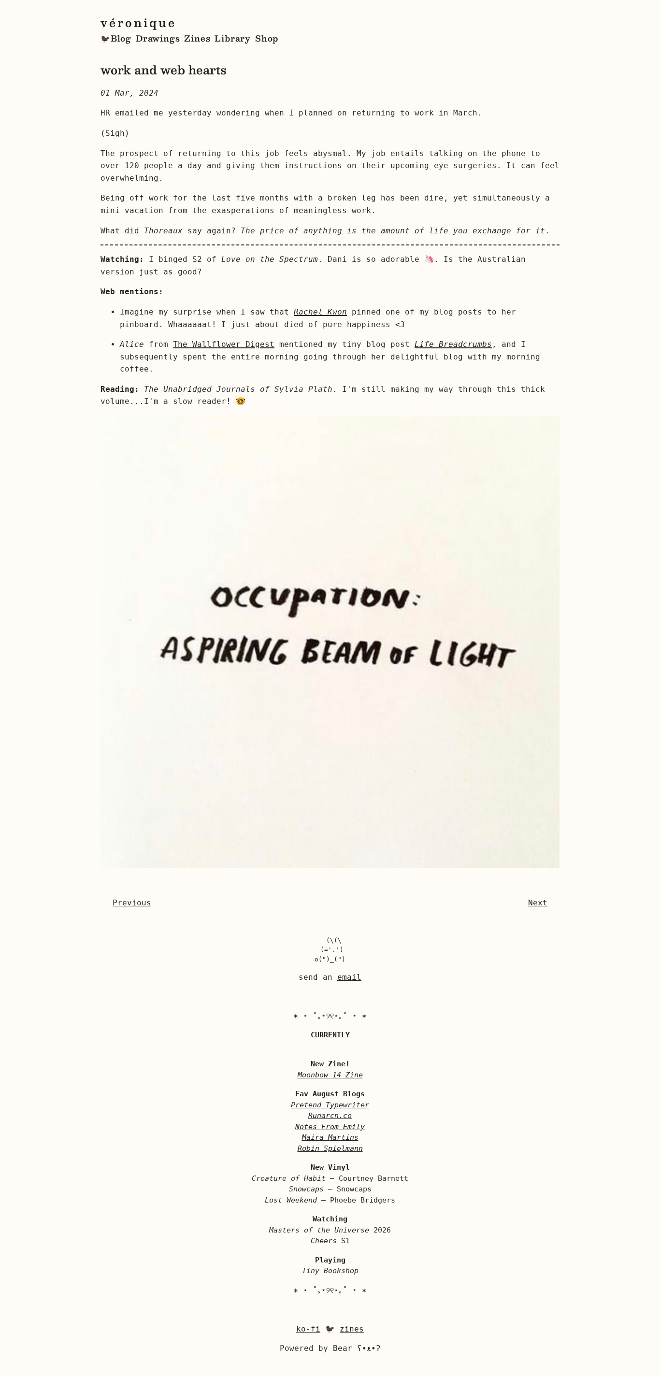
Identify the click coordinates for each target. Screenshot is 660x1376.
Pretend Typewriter (330, 1105)
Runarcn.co (330, 1115)
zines (352, 1328)
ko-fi (308, 1328)
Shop (266, 38)
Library (233, 38)
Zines (197, 38)
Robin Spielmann (330, 1148)
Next (537, 902)
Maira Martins (330, 1137)
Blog (121, 38)
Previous (132, 902)
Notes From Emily (330, 1126)
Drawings (158, 38)
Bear (357, 1348)
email (349, 977)
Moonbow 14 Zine (330, 1075)
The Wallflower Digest (223, 344)
